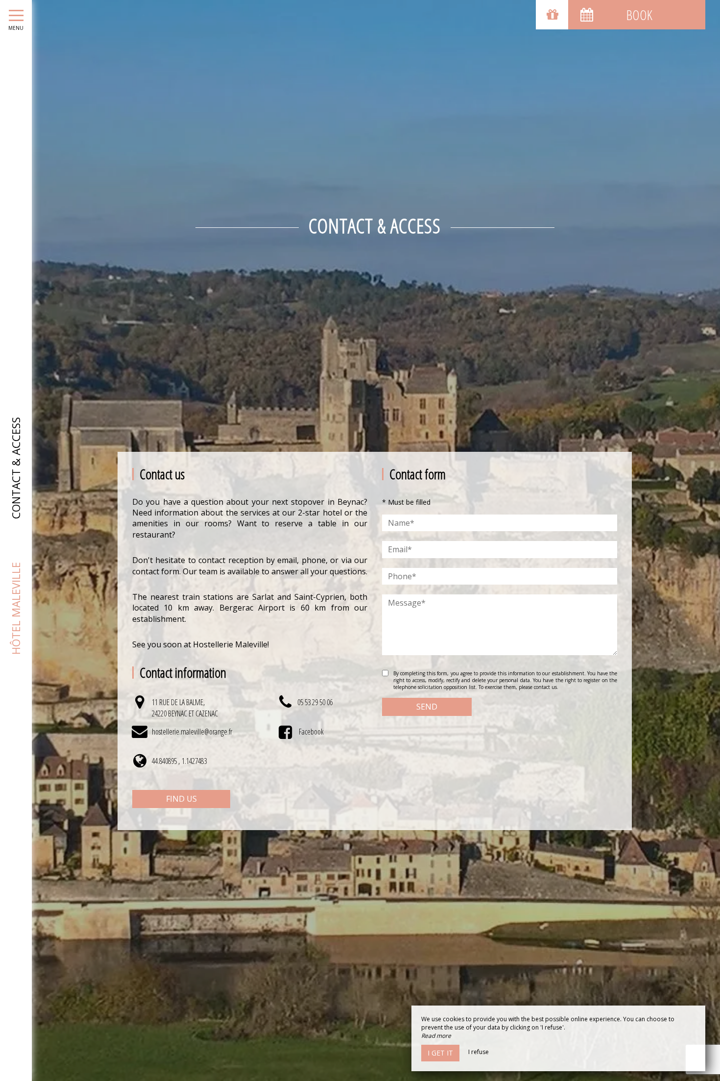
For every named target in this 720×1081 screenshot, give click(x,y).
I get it (440, 1052)
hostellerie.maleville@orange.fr (192, 731)
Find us (181, 798)
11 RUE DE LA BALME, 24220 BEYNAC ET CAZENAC (185, 707)
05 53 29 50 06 (315, 702)
